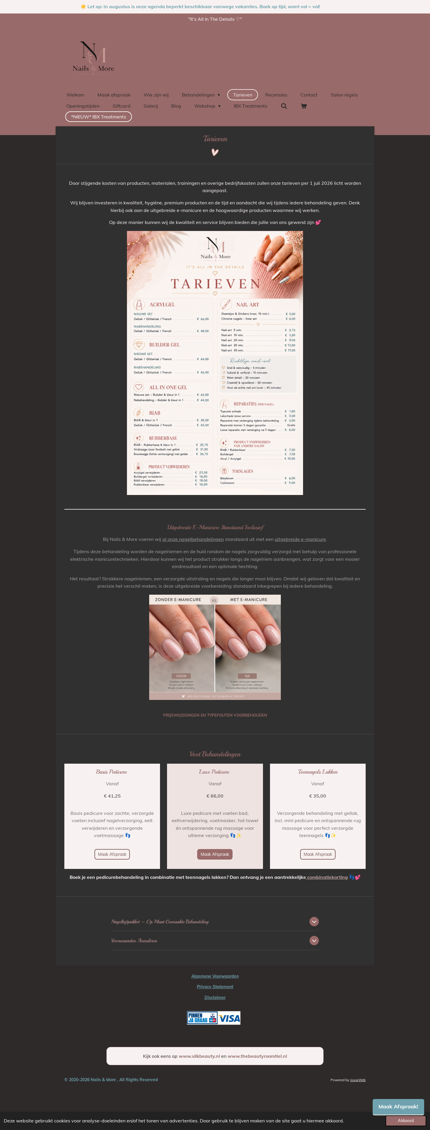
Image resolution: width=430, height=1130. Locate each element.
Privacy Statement (215, 986)
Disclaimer (215, 997)
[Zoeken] (284, 105)
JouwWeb (358, 1080)
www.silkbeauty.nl (199, 1056)
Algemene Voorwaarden (215, 976)
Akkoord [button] (406, 1120)
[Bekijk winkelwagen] (304, 105)
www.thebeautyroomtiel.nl (257, 1056)
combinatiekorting (327, 877)
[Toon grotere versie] (215, 363)
